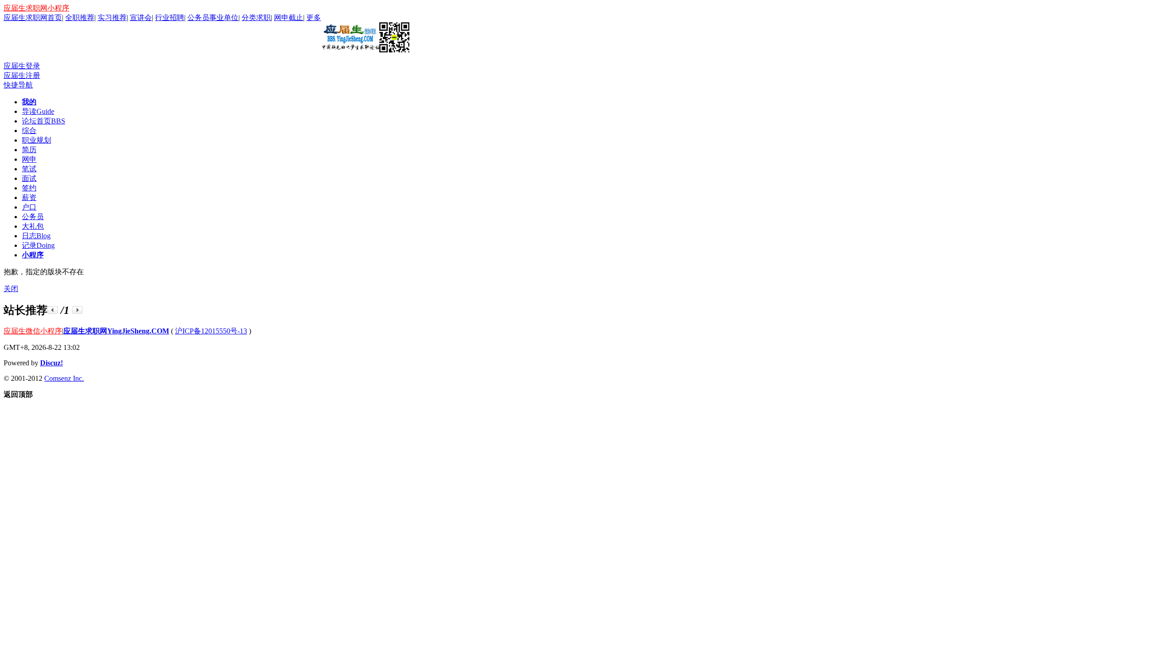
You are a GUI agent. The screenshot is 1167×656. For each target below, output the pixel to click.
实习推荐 (112, 17)
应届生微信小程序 (33, 331)
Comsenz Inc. (64, 378)
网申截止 (288, 17)
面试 (29, 178)
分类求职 (256, 17)
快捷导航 (18, 85)
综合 (29, 130)
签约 (29, 188)
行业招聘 (169, 17)
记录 (38, 245)
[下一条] (77, 310)
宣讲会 (141, 17)
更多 (313, 17)
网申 (29, 159)
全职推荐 (79, 17)
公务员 (33, 216)
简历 (29, 150)
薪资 (29, 197)
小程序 (33, 255)
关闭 (11, 288)
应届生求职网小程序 (36, 8)
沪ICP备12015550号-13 (211, 331)
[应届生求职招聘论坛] (365, 49)
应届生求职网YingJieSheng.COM (116, 331)
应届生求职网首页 (33, 17)
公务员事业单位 (212, 17)
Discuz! (51, 363)
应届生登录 (22, 66)
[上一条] (52, 310)
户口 (29, 207)
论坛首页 (43, 121)
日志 (36, 236)
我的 (29, 102)
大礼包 (33, 226)
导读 (38, 111)
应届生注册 (22, 75)
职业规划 (36, 140)
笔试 (29, 169)
